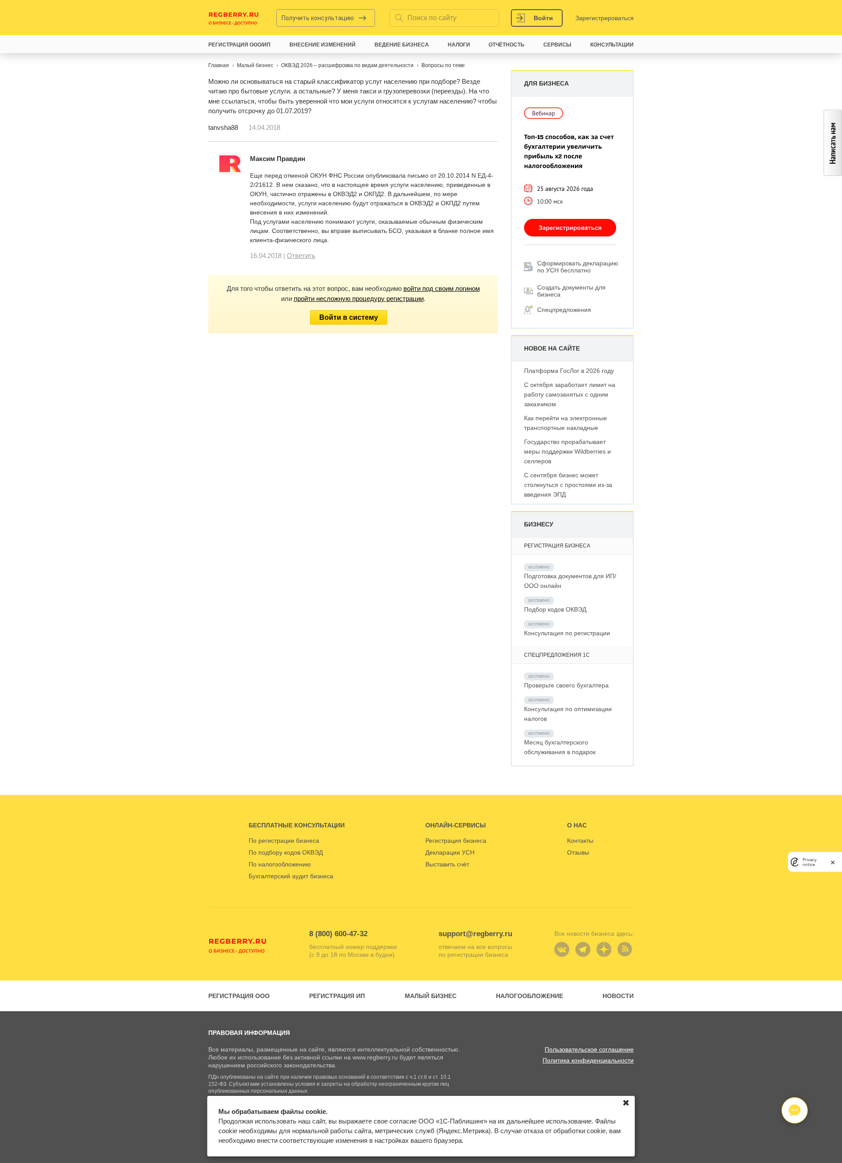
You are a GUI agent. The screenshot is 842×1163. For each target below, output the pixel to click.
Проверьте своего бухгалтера (566, 685)
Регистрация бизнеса (455, 840)
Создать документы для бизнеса (571, 291)
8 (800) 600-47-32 (338, 934)
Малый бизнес (431, 995)
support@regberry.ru (475, 934)
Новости (618, 995)
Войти (543, 17)
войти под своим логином (441, 288)
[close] (833, 862)
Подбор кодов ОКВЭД (555, 609)
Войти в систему (348, 317)
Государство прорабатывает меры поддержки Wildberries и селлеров (567, 451)
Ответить (301, 255)
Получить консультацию (318, 17)
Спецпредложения (564, 309)
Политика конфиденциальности (588, 1060)
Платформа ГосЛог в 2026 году (569, 370)
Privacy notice (810, 862)
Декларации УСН (450, 852)
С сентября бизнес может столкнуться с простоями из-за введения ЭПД (568, 485)
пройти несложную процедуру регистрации (359, 298)
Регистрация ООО (239, 995)
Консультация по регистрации (567, 633)
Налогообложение (529, 995)
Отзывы (578, 852)
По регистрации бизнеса (284, 840)
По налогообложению (280, 864)
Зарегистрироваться (604, 17)
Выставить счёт (447, 864)
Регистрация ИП (337, 995)
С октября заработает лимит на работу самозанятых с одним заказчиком (569, 394)
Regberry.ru (233, 18)
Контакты (580, 840)
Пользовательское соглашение (589, 1049)
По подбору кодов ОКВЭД (286, 852)
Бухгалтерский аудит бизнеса (291, 876)
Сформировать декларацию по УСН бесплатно (577, 267)
